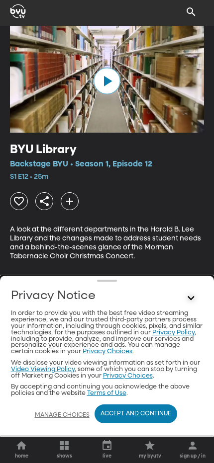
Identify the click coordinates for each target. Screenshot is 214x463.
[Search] (191, 12)
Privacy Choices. (108, 351)
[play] (107, 81)
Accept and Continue (136, 414)
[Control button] (191, 298)
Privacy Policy (173, 332)
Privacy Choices (128, 376)
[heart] (19, 201)
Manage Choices (62, 415)
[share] (44, 201)
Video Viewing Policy (43, 369)
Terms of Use (106, 393)
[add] (70, 201)
